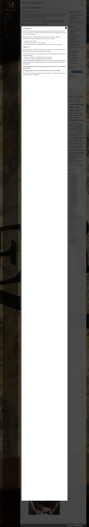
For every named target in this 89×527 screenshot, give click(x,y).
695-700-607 (54, 71)
